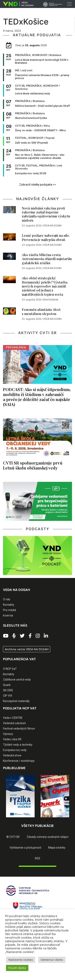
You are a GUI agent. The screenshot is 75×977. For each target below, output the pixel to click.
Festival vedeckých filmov (19, 728)
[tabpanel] (20, 796)
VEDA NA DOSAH (52, 225)
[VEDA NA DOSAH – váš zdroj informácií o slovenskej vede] (16, 4)
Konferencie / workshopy (19, 760)
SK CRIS (8, 690)
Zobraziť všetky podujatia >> (37, 184)
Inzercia (8, 615)
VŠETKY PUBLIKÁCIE (37, 826)
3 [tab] (35, 820)
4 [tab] (41, 820)
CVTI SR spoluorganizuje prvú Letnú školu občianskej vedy (32, 465)
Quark (7, 685)
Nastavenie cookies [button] (20, 959)
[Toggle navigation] (69, 4)
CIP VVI (7, 695)
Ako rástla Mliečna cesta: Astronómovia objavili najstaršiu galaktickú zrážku (47, 258)
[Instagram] (38, 636)
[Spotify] (14, 636)
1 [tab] (23, 820)
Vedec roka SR (12, 739)
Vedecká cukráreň (14, 723)
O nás (6, 599)
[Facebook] (30, 636)
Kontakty (8, 604)
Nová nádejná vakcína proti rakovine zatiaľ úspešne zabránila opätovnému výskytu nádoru (46, 214)
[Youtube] (5, 636)
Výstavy (8, 733)
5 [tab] (47, 820)
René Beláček (50, 299)
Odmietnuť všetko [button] (52, 959)
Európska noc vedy (15, 750)
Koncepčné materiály (16, 701)
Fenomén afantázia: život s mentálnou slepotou (41, 311)
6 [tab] (53, 820)
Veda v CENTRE (13, 717)
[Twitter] (22, 636)
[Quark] (55, 796)
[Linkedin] (46, 636)
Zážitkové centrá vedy (17, 679)
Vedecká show (12, 755)
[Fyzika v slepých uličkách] (20, 796)
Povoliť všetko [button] (17, 967)
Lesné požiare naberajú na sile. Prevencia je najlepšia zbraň (46, 237)
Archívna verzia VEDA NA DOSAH (26, 649)
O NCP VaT (10, 668)
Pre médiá (9, 610)
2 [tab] (29, 820)
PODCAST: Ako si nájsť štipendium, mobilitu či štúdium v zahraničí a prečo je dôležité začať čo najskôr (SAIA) (37, 396)
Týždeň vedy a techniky (17, 744)
